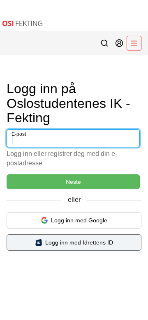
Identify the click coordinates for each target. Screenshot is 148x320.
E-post (19, 134)
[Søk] (104, 43)
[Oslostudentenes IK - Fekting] (74, 15)
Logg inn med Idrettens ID (79, 242)
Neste (73, 181)
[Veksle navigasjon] (134, 43)
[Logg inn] (119, 43)
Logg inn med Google (79, 220)
